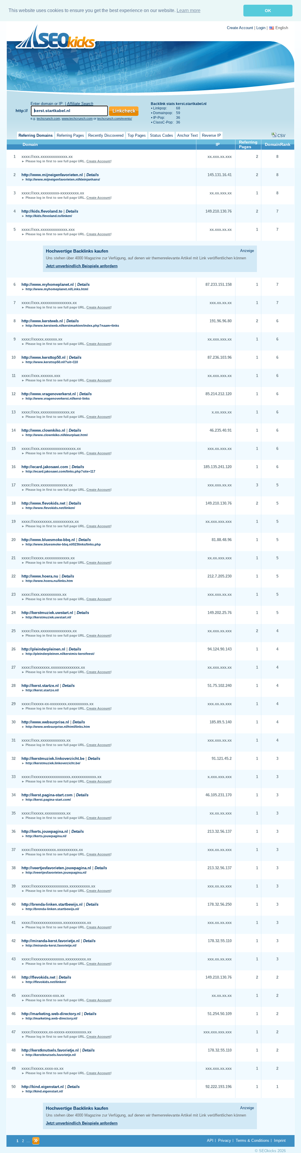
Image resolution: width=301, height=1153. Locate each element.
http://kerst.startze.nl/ (42, 690)
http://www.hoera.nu (39, 576)
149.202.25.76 (220, 612)
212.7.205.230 (220, 576)
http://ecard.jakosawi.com (44, 467)
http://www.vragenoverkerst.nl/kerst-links (58, 398)
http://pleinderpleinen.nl (43, 649)
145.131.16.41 (220, 175)
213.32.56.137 (220, 831)
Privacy (224, 1140)
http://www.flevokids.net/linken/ (50, 508)
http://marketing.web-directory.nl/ (51, 1018)
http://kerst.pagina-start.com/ (48, 799)
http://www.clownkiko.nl (43, 430)
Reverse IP (211, 135)
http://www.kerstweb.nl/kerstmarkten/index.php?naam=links (72, 325)
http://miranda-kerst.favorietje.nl (50, 941)
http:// (22, 110)
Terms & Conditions (252, 1140)
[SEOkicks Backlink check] (59, 37)
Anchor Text (187, 135)
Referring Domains (36, 135)
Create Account (240, 28)
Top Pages (137, 135)
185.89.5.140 (221, 722)
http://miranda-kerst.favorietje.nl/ (51, 945)
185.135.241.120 (217, 467)
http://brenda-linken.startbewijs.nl (52, 904)
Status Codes (161, 135)
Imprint (280, 1140)
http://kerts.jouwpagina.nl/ (46, 836)
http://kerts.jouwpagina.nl (44, 831)
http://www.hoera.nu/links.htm (49, 581)
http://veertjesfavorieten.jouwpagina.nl (56, 868)
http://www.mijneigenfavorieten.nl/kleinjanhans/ (63, 179)
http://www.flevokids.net (43, 503)
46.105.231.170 (218, 795)
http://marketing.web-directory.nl (51, 1014)
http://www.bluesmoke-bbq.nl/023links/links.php (63, 544)
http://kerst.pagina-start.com (47, 795)
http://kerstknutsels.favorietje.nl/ (51, 1055)
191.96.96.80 (221, 321)
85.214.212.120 (218, 394)
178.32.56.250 (220, 904)
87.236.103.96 (220, 357)
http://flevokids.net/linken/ (46, 982)
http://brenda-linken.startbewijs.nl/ (52, 909)
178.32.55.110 (220, 941)
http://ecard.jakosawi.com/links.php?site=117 (60, 471)
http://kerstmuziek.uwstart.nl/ (48, 617)
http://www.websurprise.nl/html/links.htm (58, 726)
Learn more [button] (188, 10)
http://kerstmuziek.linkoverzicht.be (52, 758)
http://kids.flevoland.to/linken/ (49, 216)
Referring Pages (70, 135)
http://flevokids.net (38, 977)
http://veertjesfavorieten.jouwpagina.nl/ (56, 872)
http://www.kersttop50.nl (43, 357)
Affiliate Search (80, 103)
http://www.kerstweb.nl (42, 321)
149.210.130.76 (218, 211)
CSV (281, 136)
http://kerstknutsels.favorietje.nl (50, 1050)
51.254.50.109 (220, 1014)
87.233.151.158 (218, 284)
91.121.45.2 (222, 758)
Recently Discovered (105, 135)
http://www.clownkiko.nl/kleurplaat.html (57, 435)
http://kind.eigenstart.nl (42, 1086)
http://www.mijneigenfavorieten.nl (52, 175)
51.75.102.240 (220, 685)
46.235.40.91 (221, 430)
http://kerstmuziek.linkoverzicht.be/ (53, 763)
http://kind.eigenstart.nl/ (44, 1091)
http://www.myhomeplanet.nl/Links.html (57, 289)
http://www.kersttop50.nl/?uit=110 (52, 362)
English (281, 28)
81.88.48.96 (222, 540)
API (210, 1140)
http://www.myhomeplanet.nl (47, 284)
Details (92, 175)
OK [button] (268, 10)
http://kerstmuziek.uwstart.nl (47, 612)
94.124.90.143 (220, 649)
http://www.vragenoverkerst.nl (48, 394)
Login (260, 28)
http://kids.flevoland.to (41, 211)
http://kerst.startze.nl (40, 685)
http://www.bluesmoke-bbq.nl (48, 540)
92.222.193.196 (218, 1086)
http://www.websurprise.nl (45, 722)
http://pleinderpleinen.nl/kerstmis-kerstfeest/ (60, 653)
